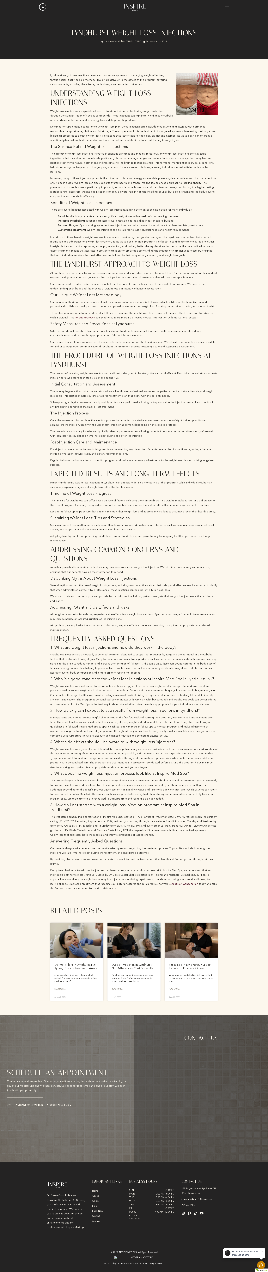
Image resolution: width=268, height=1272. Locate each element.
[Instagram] (183, 1213)
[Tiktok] (195, 1213)
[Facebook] (189, 1213)
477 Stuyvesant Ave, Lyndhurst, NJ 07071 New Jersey (39, 1105)
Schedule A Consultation (183, 884)
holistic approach (85, 318)
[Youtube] (201, 1213)
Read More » (60, 989)
